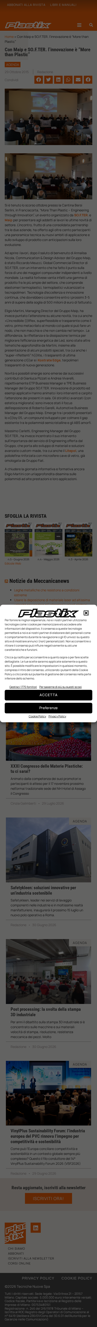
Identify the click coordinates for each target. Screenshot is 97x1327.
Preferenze (48, 707)
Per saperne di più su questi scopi (60, 687)
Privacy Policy (57, 716)
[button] (86, 613)
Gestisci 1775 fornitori (23, 687)
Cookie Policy (37, 716)
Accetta (49, 694)
